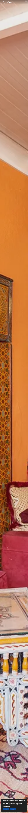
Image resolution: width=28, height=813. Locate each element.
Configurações (6, 806)
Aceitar (5, 809)
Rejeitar (12, 809)
